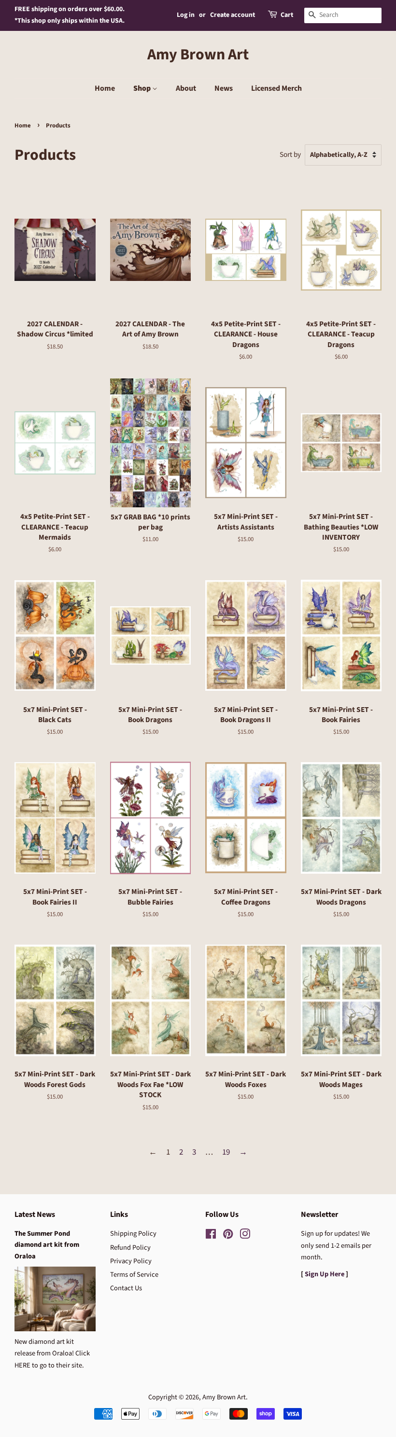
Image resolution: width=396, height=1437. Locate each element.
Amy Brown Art (198, 54)
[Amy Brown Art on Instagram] (245, 1236)
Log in (186, 15)
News (223, 88)
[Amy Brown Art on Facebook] (210, 1236)
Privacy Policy (131, 1261)
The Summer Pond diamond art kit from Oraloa (46, 1244)
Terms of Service (134, 1275)
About (186, 88)
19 (226, 1152)
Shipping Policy (133, 1233)
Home (105, 88)
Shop (142, 88)
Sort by (290, 154)
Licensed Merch (276, 88)
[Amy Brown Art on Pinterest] (228, 1236)
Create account (232, 15)
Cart (287, 15)
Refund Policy (130, 1247)
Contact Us (126, 1288)
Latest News (34, 1214)
